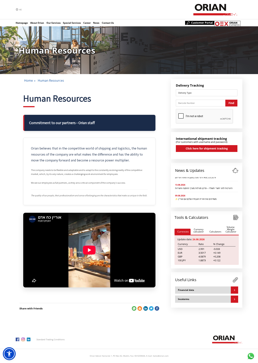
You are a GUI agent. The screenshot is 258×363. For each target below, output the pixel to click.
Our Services (53, 23)
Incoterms (183, 299)
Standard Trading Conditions (50, 339)
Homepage (22, 23)
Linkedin (28, 339)
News (96, 23)
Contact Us (108, 23)
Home (28, 80)
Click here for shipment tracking (207, 148)
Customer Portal (202, 22)
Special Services (72, 23)
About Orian (37, 23)
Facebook (157, 308)
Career (87, 23)
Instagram (23, 339)
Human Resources (51, 80)
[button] (9, 353)
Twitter (151, 308)
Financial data (186, 290)
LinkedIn (145, 308)
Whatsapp (134, 308)
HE (20, 9)
